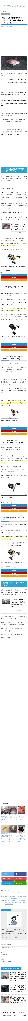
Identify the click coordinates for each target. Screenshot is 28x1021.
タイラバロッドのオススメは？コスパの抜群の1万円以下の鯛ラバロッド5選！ (4, 818)
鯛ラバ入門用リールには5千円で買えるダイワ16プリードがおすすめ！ (18, 227)
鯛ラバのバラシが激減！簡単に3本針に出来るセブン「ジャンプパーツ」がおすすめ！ (4, 837)
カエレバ (8, 270)
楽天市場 (14, 277)
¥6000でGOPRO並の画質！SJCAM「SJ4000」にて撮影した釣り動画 (21, 837)
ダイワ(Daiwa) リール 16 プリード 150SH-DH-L (13, 266)
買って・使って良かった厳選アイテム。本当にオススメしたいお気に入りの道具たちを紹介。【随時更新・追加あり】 (18, 976)
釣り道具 (7, 890)
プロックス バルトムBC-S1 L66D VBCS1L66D (13, 336)
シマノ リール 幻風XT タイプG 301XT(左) (11, 562)
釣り (3, 890)
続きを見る (18, 232)
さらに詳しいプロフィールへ (9, 937)
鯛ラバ (22, 892)
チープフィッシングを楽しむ (14, 1012)
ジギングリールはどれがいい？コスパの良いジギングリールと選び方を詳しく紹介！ (13, 837)
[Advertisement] (14, 42)
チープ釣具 (11, 892)
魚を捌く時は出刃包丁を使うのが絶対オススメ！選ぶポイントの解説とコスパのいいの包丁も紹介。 (16, 902)
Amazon (14, 274)
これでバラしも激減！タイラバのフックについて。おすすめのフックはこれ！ (21, 818)
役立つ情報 (16, 892)
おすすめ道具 (5, 892)
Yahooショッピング (14, 279)
